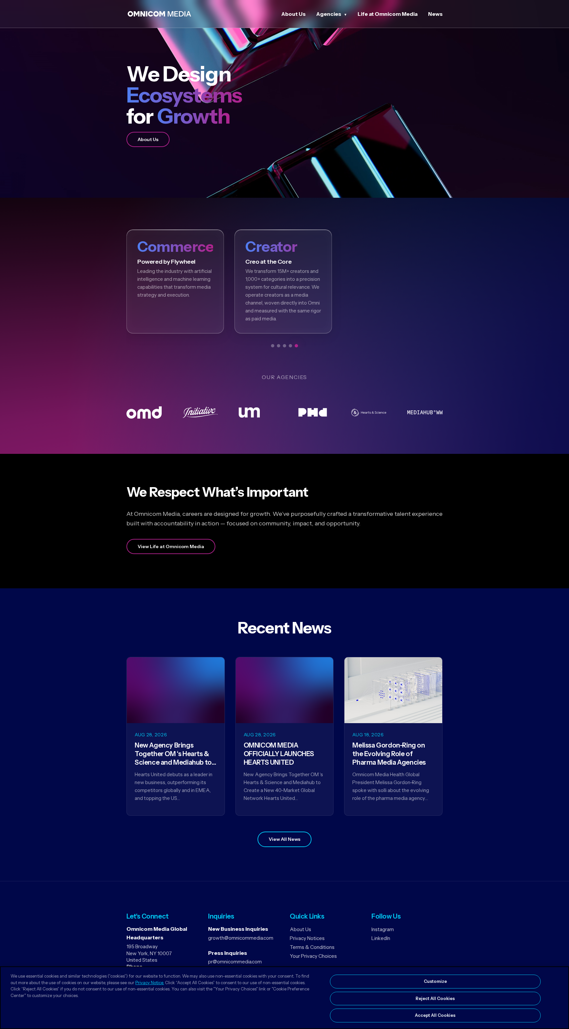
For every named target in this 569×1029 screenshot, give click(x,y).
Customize (435, 981)
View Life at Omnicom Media (171, 546)
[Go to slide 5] (296, 345)
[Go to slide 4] (290, 345)
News (435, 13)
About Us (293, 13)
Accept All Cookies (435, 1015)
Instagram (382, 929)
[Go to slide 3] (284, 345)
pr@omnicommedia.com (235, 961)
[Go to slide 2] (278, 345)
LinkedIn (380, 938)
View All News (284, 839)
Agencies (328, 13)
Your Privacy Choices (313, 956)
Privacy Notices (307, 938)
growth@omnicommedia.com (240, 938)
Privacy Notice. (149, 982)
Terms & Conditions (312, 947)
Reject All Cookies (435, 998)
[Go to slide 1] (272, 345)
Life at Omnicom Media (388, 13)
